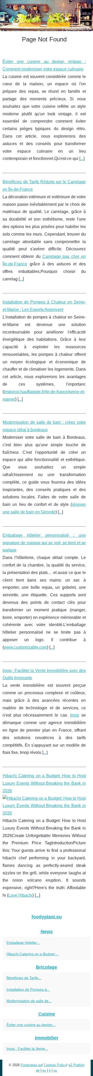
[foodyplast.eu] (46, 15)
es (44, 1070)
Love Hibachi (20, 895)
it (50, 1070)
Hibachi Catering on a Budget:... (32, 954)
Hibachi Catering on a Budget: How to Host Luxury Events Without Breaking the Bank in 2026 (44, 783)
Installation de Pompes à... (28, 989)
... (81, 158)
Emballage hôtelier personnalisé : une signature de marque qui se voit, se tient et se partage (44, 543)
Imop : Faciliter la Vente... (27, 1048)
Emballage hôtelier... (23, 942)
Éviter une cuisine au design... (31, 1025)
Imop (74, 715)
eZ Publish (76, 1065)
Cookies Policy (55, 1065)
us (55, 1070)
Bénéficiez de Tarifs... (23, 978)
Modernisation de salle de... (29, 1001)
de (38, 1070)
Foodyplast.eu (31, 1065)
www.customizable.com (25, 647)
